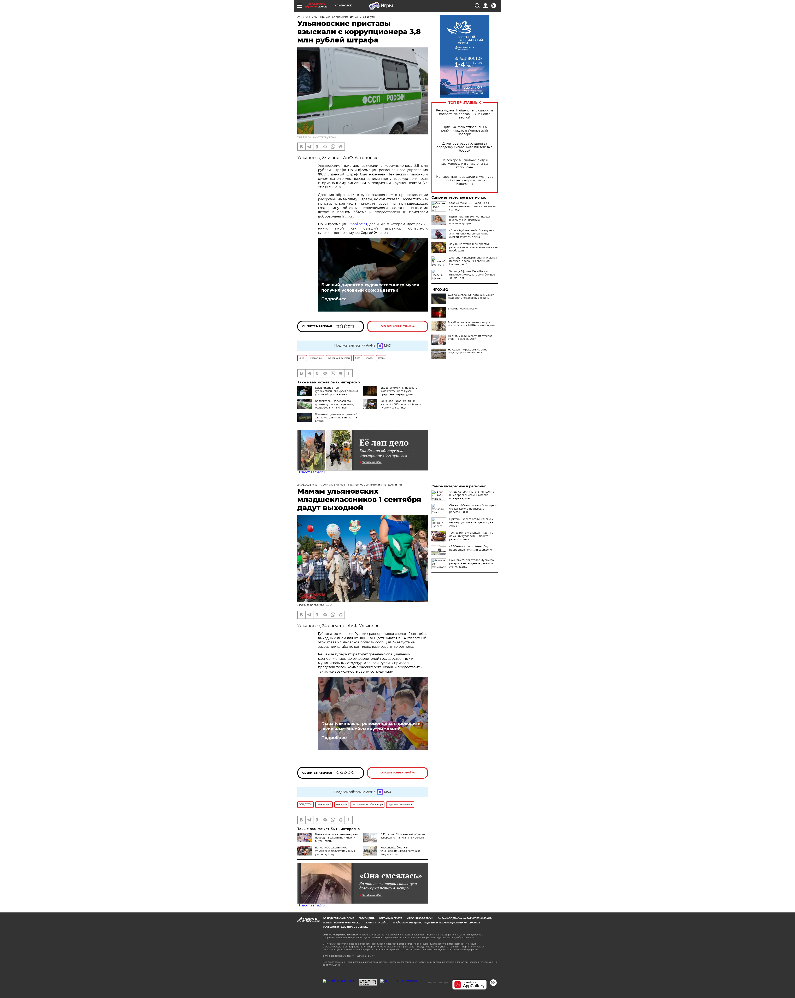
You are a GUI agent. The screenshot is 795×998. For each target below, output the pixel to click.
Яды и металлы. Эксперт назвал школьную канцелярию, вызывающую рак (469, 220)
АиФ (329, 605)
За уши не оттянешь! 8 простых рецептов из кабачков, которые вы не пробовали (473, 247)
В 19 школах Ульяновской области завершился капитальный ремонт (403, 836)
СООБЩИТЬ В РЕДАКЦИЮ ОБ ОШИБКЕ (345, 927)
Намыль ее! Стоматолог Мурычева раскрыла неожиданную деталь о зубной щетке (471, 563)
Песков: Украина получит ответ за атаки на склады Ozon (470, 337)
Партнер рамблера (438, 982)
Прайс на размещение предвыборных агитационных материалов (436, 922)
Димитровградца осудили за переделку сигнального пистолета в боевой (465, 147)
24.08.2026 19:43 (307, 484)
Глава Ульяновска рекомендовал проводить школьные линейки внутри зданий (370, 726)
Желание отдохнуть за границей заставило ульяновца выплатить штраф (336, 417)
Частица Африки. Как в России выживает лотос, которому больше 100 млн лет (472, 274)
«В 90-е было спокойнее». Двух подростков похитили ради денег (471, 548)
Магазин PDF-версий (420, 918)
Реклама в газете (390, 918)
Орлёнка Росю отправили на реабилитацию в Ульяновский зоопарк (464, 130)
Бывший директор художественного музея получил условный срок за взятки (370, 287)
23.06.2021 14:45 (307, 16)
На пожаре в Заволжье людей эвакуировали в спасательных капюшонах (464, 163)
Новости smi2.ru (311, 472)
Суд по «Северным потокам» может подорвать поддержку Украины (471, 296)
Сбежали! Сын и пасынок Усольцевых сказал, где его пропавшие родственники (473, 508)
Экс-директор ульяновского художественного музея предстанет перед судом (399, 391)
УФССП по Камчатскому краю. (316, 137)
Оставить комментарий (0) (398, 326)
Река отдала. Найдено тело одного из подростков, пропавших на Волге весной (464, 114)
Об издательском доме (338, 918)
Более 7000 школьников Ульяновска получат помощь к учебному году (335, 851)
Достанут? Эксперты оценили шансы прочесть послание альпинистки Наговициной (473, 261)
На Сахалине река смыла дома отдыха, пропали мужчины (467, 351)
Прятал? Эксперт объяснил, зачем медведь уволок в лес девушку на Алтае (471, 522)
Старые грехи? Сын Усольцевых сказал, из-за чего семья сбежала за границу (472, 206)
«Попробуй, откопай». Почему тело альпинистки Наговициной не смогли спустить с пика (472, 233)
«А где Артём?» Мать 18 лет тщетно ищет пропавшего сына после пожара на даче (471, 495)
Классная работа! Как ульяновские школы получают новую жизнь (400, 851)
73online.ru (358, 224)
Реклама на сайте (376, 922)
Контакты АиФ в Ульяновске (341, 922)
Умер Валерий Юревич (463, 308)
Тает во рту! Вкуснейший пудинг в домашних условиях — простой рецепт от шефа (471, 536)
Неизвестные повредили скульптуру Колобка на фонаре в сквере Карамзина (464, 180)
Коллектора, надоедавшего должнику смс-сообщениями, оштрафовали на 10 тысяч (334, 404)
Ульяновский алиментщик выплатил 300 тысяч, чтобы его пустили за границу (401, 404)
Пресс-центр (367, 918)
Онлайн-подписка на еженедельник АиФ (465, 918)
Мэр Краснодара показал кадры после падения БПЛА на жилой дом (471, 324)
